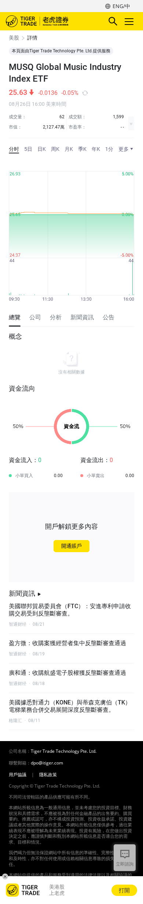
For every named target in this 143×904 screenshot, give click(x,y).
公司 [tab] (35, 317)
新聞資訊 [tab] (82, 317)
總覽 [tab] (15, 317)
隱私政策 (48, 775)
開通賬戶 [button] (71, 546)
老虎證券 (48, 21)
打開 (124, 890)
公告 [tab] (108, 317)
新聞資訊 (22, 593)
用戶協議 (17, 775)
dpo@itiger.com (47, 763)
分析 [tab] (56, 317)
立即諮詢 (124, 864)
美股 (14, 38)
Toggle (129, 21)
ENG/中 (121, 6)
